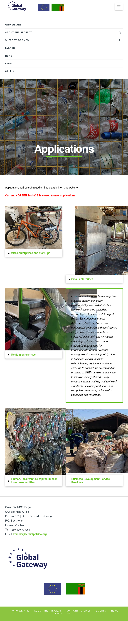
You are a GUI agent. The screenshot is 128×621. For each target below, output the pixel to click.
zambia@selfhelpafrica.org (30, 534)
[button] (33, 253)
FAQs (58, 613)
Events (101, 610)
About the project (47, 610)
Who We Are (20, 610)
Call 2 (71, 613)
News (115, 610)
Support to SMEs (78, 610)
